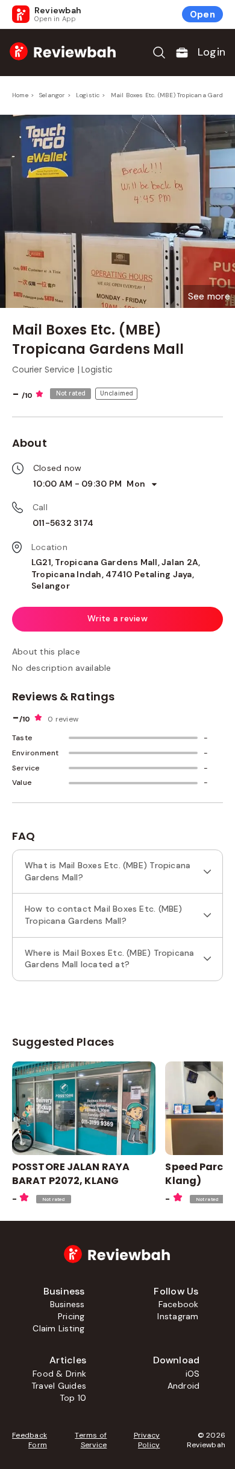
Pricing (71, 1316)
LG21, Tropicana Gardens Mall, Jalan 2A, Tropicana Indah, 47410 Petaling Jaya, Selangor (115, 574)
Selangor (52, 95)
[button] (209, 296)
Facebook (178, 1304)
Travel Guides (58, 1385)
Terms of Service (91, 1440)
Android (184, 1385)
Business (67, 1304)
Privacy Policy (147, 1440)
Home (20, 95)
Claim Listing (58, 1328)
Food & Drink (59, 1373)
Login (211, 52)
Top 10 (73, 1397)
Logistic (88, 95)
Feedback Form (29, 1440)
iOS (193, 1373)
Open (202, 14)
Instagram (177, 1316)
